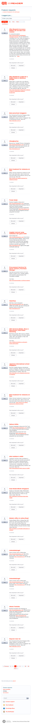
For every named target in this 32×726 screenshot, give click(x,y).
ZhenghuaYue (13, 141)
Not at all (14, 65)
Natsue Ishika (13, 424)
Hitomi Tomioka (14, 606)
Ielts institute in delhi (16, 456)
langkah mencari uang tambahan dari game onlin (18, 233)
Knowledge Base (10, 708)
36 (28, 666)
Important (22, 65)
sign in (14, 680)
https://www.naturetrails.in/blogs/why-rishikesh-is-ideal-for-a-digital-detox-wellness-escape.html (19, 91)
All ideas (5, 691)
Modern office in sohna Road (19, 518)
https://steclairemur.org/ (14, 245)
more (18, 56)
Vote (5, 33)
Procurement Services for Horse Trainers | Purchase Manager (18, 269)
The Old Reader (10, 711)
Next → (16, 668)
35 (25, 666)
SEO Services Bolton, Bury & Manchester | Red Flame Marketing (19, 330)
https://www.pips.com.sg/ (15, 120)
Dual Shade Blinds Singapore (19, 488)
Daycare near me (15, 639)
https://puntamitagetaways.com (16, 144)
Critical (14, 68)
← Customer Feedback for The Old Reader (11, 12)
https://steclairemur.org (14, 148)
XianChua (12, 301)
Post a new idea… (7, 689)
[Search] (27, 698)
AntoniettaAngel (14, 550)
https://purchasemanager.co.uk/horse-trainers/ (19, 280)
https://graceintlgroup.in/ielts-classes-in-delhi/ (19, 468)
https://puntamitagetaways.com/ (16, 237)
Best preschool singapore (17, 113)
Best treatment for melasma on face (19, 169)
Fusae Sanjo (13, 200)
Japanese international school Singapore (19, 364)
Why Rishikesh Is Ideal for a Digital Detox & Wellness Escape (18, 78)
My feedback (5, 24)
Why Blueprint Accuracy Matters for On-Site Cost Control (17, 30)
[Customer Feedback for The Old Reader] (12, 3)
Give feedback (9, 705)
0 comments (11, 58)
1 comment (11, 123)
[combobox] (15, 698)
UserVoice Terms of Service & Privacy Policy (21, 721)
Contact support (10, 701)
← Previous (6, 666)
